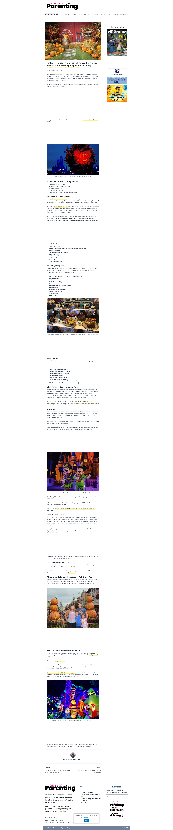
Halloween (71, 67)
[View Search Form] (108, 14)
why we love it (71, 573)
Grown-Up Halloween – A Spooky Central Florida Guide (89, 770)
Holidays (77, 67)
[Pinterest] (54, 14)
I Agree (86, 820)
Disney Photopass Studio (60, 207)
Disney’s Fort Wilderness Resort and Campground (63, 650)
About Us (104, 14)
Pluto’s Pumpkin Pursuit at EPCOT (58, 562)
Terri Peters (49, 70)
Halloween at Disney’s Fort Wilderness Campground (61, 673)
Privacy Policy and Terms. (86, 817)
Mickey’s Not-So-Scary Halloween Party (58, 389)
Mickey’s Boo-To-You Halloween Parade (83, 403)
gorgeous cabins (60, 661)
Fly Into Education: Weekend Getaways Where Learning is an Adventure (57, 770)
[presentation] (117, 42)
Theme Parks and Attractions (54, 67)
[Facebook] (46, 14)
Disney (65, 67)
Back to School (76, 14)
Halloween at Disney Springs (59, 199)
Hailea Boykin (55, 70)
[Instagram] (51, 14)
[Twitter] (48, 14)
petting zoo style (93, 655)
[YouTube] (57, 14)
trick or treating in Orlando (90, 120)
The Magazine (96, 14)
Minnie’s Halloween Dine (63, 519)
